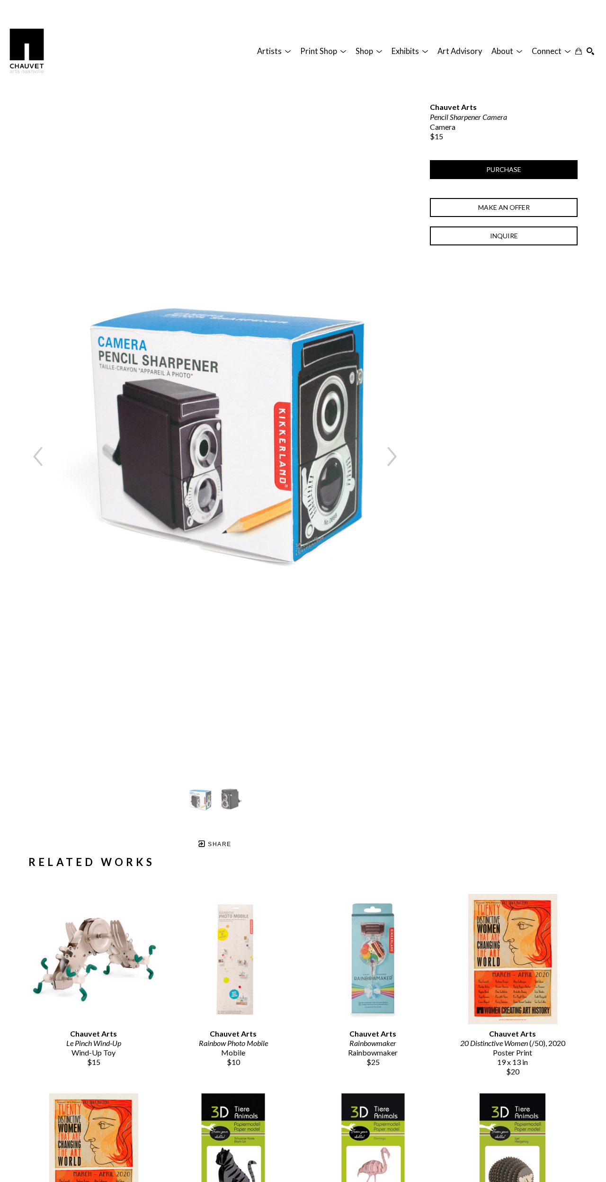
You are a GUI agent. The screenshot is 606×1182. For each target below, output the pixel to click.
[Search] (590, 51)
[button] (274, 51)
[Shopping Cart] (578, 51)
